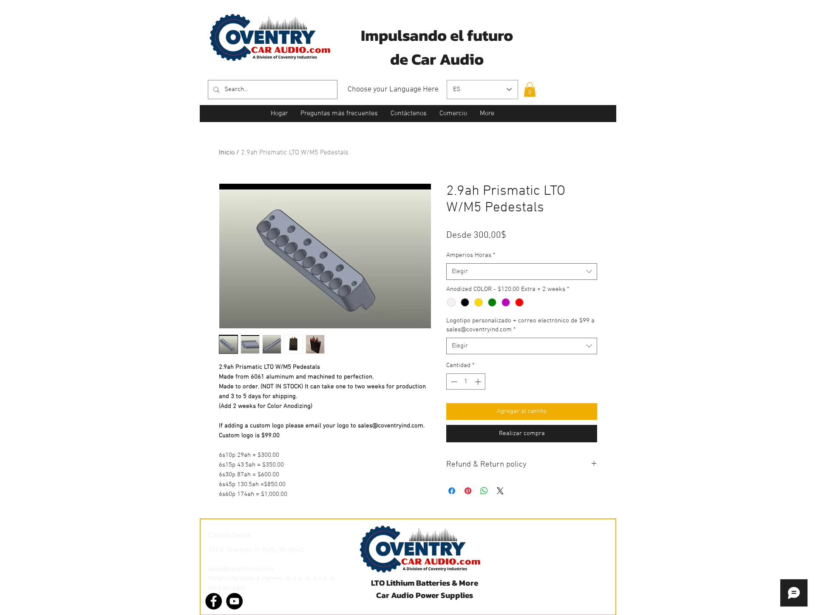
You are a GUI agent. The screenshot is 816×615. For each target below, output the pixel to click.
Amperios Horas (470, 255)
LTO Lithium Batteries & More (424, 583)
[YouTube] (234, 601)
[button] (530, 89)
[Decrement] (453, 382)
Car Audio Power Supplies (424, 595)
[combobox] (521, 271)
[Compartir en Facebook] (452, 491)
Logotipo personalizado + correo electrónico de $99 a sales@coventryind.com (520, 325)
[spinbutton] (466, 382)
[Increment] (478, 382)
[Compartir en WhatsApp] (484, 491)
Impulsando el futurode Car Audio (437, 47)
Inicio (227, 152)
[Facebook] (213, 601)
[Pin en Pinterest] (468, 491)
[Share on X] (500, 491)
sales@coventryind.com (241, 569)
